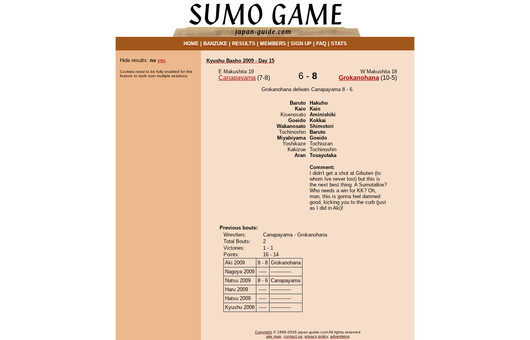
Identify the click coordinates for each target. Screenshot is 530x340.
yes (162, 60)
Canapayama (237, 77)
